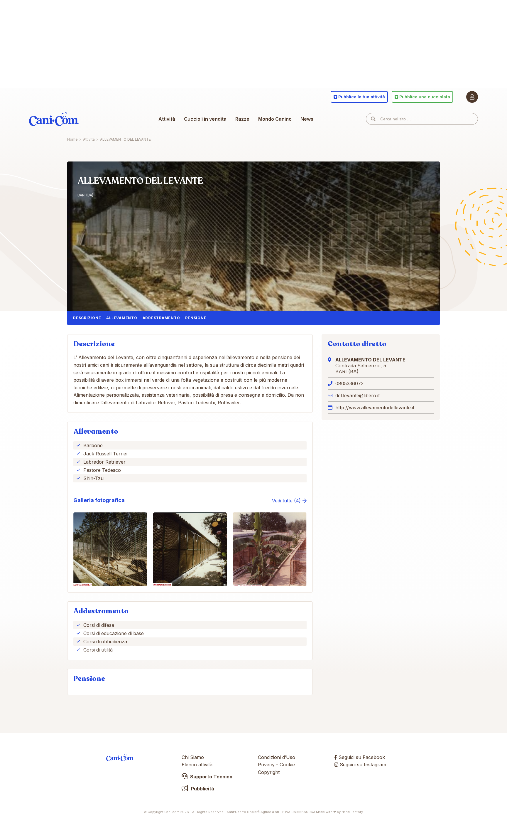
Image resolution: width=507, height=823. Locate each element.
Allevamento (121, 318)
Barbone (93, 445)
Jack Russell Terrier (105, 454)
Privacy (266, 765)
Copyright (269, 772)
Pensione (195, 318)
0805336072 (349, 383)
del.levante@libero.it (357, 395)
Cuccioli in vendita (205, 119)
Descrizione (87, 318)
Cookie (287, 765)
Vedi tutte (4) (286, 501)
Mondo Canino (275, 119)
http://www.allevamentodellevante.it (374, 407)
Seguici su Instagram (362, 765)
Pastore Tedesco (102, 470)
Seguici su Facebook (361, 757)
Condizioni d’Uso (276, 757)
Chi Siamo (193, 757)
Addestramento (161, 318)
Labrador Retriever (104, 462)
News (306, 119)
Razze (242, 119)
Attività (166, 119)
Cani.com (54, 119)
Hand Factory (352, 812)
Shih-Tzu (93, 478)
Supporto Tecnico (210, 777)
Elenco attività (197, 765)
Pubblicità (202, 789)
